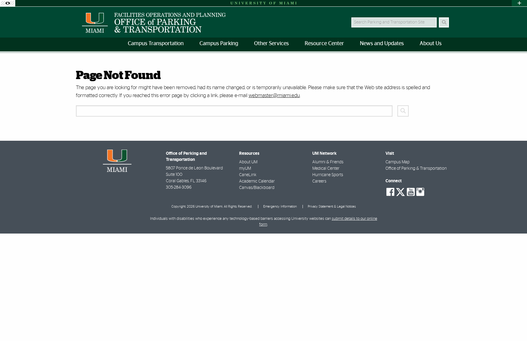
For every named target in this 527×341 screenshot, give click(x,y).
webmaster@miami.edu (274, 95)
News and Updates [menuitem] (382, 43)
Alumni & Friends (327, 162)
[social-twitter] (400, 191)
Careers (319, 181)
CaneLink (247, 175)
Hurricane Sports (327, 175)
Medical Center (325, 168)
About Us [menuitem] (431, 43)
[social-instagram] (420, 192)
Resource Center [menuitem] (324, 43)
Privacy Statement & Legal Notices (332, 206)
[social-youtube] (411, 192)
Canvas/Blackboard (256, 188)
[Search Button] (444, 22)
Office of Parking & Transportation (416, 168)
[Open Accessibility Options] (7, 3)
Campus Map (397, 162)
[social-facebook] (390, 192)
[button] (513, 324)
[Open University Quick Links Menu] (519, 3)
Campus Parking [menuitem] (218, 43)
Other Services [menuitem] (271, 43)
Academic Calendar (257, 181)
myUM (245, 168)
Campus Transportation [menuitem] (156, 43)
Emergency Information (280, 206)
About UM (248, 162)
